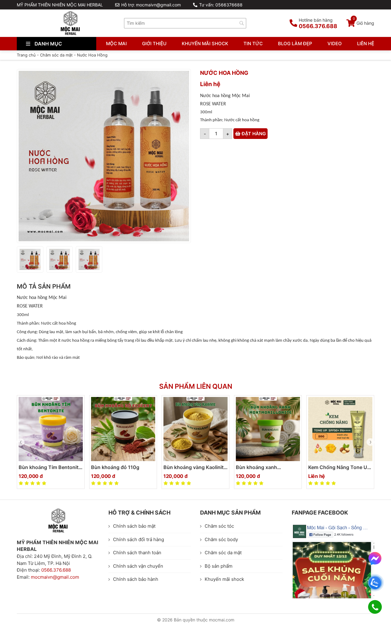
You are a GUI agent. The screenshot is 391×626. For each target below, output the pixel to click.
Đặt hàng (253, 133)
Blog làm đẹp (295, 43)
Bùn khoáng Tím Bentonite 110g (50, 467)
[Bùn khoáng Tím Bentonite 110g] (51, 429)
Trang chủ (26, 55)
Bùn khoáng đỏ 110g (115, 467)
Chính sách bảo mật (134, 526)
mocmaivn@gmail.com (55, 577)
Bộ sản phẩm (218, 566)
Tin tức (253, 43)
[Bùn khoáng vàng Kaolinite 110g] (195, 429)
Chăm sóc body (221, 539)
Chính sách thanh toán (137, 552)
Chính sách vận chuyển (138, 566)
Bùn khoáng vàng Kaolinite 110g (194, 467)
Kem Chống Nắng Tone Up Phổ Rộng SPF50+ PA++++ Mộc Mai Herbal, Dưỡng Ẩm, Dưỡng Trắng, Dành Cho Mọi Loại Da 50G (340, 467)
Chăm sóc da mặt (56, 55)
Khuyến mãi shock (205, 43)
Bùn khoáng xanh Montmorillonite (256, 467)
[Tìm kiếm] (241, 23)
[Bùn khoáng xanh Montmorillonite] (268, 429)
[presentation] (20, 442)
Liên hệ (365, 43)
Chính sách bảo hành (135, 579)
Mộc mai (116, 43)
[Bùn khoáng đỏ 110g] (123, 429)
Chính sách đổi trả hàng (138, 539)
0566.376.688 (56, 570)
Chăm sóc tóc (219, 526)
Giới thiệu (154, 43)
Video (334, 43)
